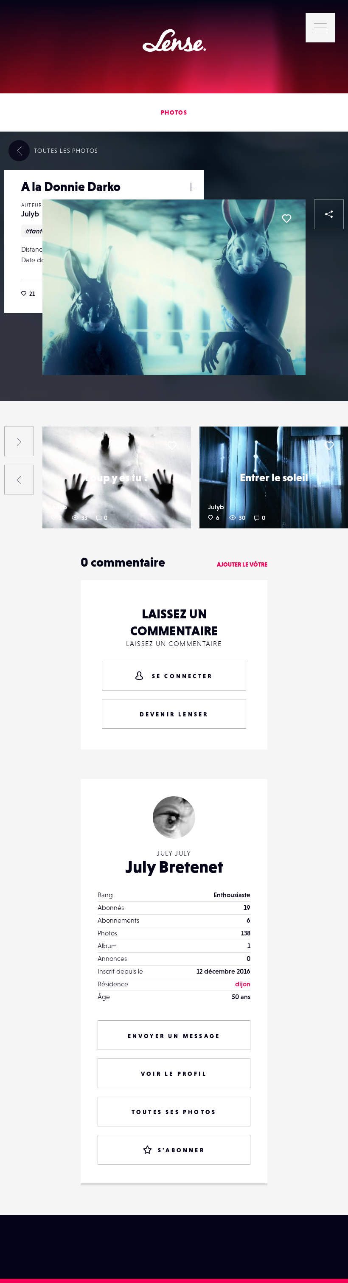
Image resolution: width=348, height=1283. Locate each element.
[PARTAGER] (329, 214)
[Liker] (286, 218)
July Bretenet (174, 866)
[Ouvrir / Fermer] (191, 186)
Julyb (30, 213)
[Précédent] (19, 479)
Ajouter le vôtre (242, 564)
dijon (242, 984)
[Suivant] (19, 441)
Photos (174, 112)
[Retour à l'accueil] (174, 40)
